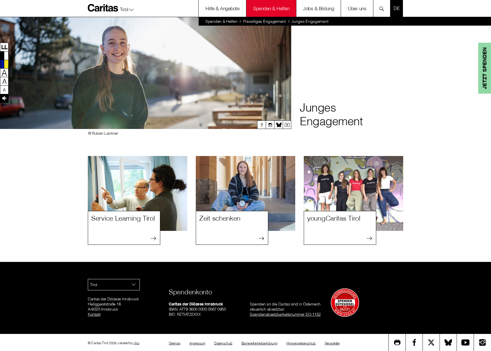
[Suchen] (383, 8)
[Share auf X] (431, 342)
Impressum (197, 343)
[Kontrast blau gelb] (4, 64)
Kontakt (94, 314)
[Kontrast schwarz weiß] (4, 55)
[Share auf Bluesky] (448, 342)
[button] (127, 8)
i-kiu (137, 343)
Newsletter (332, 343)
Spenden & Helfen (271, 8)
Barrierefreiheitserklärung (259, 343)
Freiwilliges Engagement (264, 21)
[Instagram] (270, 124)
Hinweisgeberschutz (301, 343)
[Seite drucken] (397, 342)
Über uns (357, 8)
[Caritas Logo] (103, 8)
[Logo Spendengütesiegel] (345, 302)
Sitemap (174, 343)
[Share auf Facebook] (414, 342)
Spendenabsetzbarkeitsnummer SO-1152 (285, 314)
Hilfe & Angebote (222, 8)
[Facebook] (261, 124)
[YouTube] (465, 342)
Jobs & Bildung (318, 8)
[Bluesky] (278, 124)
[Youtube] (287, 124)
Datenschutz (223, 343)
